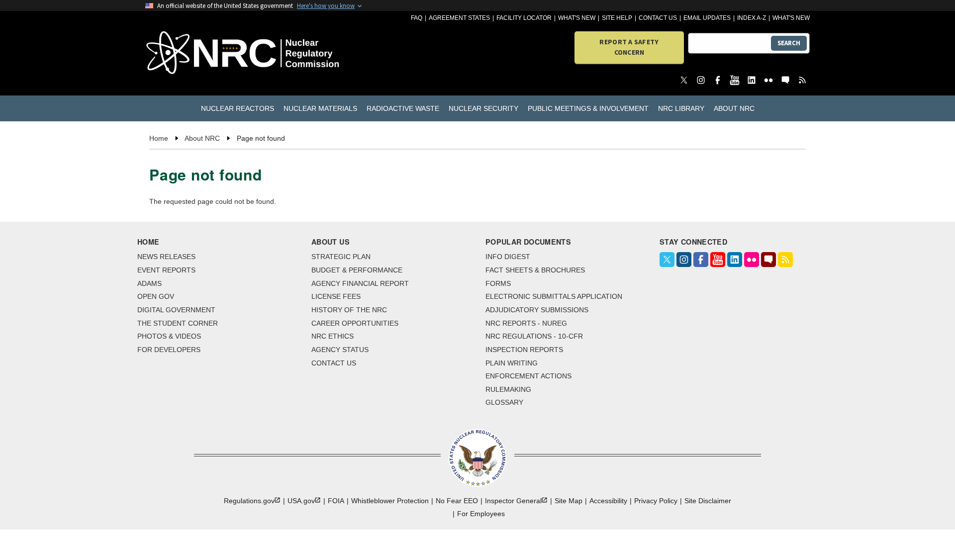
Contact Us (658, 17)
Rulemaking (508, 389)
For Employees (481, 514)
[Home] (198, 53)
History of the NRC (349, 310)
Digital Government (176, 310)
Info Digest (507, 257)
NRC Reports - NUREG (526, 323)
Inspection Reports (524, 350)
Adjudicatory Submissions (536, 310)
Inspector (513, 501)
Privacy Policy (655, 501)
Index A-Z (751, 17)
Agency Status (340, 350)
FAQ (416, 17)
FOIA (336, 501)
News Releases (166, 257)
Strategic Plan (341, 257)
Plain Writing (511, 363)
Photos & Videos (169, 336)
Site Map (568, 501)
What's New (576, 17)
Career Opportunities (354, 323)
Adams (149, 283)
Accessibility (608, 501)
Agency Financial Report (360, 283)
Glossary (504, 402)
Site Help (617, 17)
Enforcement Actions (528, 376)
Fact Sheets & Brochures (535, 270)
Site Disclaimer (707, 501)
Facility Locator (524, 17)
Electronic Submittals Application (553, 296)
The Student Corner (177, 323)
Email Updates (707, 17)
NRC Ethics (332, 336)
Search (788, 43)
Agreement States (459, 17)
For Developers (168, 350)
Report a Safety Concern (629, 47)
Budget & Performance (356, 270)
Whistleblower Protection (390, 501)
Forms (498, 283)
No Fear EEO (457, 501)
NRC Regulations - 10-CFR (534, 336)
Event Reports (166, 270)
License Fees (336, 296)
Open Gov (155, 296)
